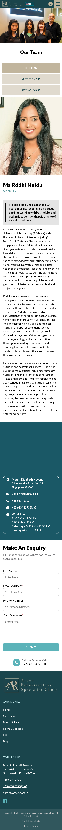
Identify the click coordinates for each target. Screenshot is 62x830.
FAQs (6, 735)
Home (6, 709)
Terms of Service (31, 826)
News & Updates (13, 728)
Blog (5, 741)
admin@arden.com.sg (25, 493)
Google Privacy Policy (31, 821)
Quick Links (11, 701)
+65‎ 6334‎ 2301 (20, 500)
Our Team (9, 716)
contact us (11, 757)
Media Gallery (11, 722)
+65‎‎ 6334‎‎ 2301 (34, 664)
